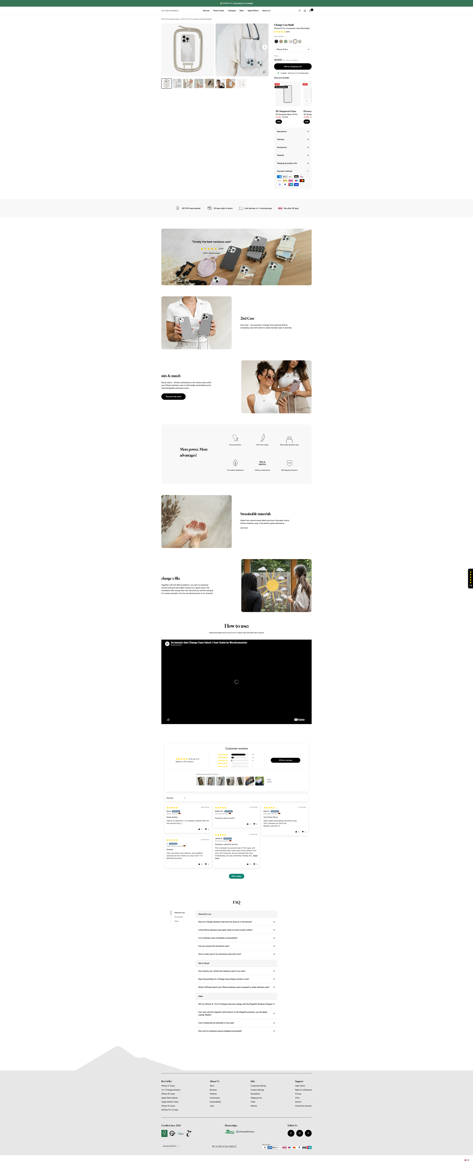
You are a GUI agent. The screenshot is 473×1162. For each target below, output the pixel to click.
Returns (254, 1106)
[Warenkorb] (310, 10)
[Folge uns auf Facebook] (291, 1133)
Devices (206, 10)
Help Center (300, 1086)
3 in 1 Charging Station (170, 1090)
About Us (266, 10)
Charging (232, 10)
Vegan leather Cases (169, 1102)
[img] (172, 808)
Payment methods (284, 171)
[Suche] (300, 10)
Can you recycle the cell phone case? (213, 946)
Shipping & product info (287, 163)
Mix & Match (179, 917)
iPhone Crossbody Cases (170, 19)
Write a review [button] (285, 760)
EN (468, 1160)
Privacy (298, 1094)
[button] (280, 32)
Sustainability (215, 1102)
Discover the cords (173, 396)
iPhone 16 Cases (168, 1094)
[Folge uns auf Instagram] (299, 1133)
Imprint (298, 1102)
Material (280, 155)
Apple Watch (253, 10)
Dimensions (282, 147)
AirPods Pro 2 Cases (169, 1110)
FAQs (253, 1102)
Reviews (213, 1090)
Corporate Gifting (258, 1086)
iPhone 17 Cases (168, 1086)
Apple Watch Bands (169, 1098)
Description (282, 131)
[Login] (305, 10)
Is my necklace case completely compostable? (217, 938)
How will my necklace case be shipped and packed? (220, 1031)
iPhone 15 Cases (168, 1106)
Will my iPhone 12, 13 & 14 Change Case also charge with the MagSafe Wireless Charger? (235, 1004)
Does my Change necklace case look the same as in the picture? (225, 922)
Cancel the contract (303, 1106)
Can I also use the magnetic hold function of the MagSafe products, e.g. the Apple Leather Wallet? (232, 1013)
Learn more (244, 528)
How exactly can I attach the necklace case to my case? (221, 971)
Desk (242, 10)
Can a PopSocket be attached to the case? (216, 1023)
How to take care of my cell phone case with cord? (219, 954)
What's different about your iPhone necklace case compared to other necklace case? (233, 987)
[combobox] (467, 1160)
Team (212, 1086)
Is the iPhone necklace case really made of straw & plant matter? (225, 930)
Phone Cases (218, 10)
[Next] (264, 47)
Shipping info (256, 1098)
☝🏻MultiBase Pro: (236, 3)
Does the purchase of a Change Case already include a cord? (223, 979)
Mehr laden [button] (237, 876)
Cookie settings (257, 1090)
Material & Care (180, 913)
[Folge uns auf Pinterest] (308, 1133)
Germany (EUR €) (169, 1146)
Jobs (212, 1106)
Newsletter (255, 1094)
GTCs (297, 1098)
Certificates (215, 1098)
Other (176, 921)
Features (280, 139)
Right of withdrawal (303, 1090)
